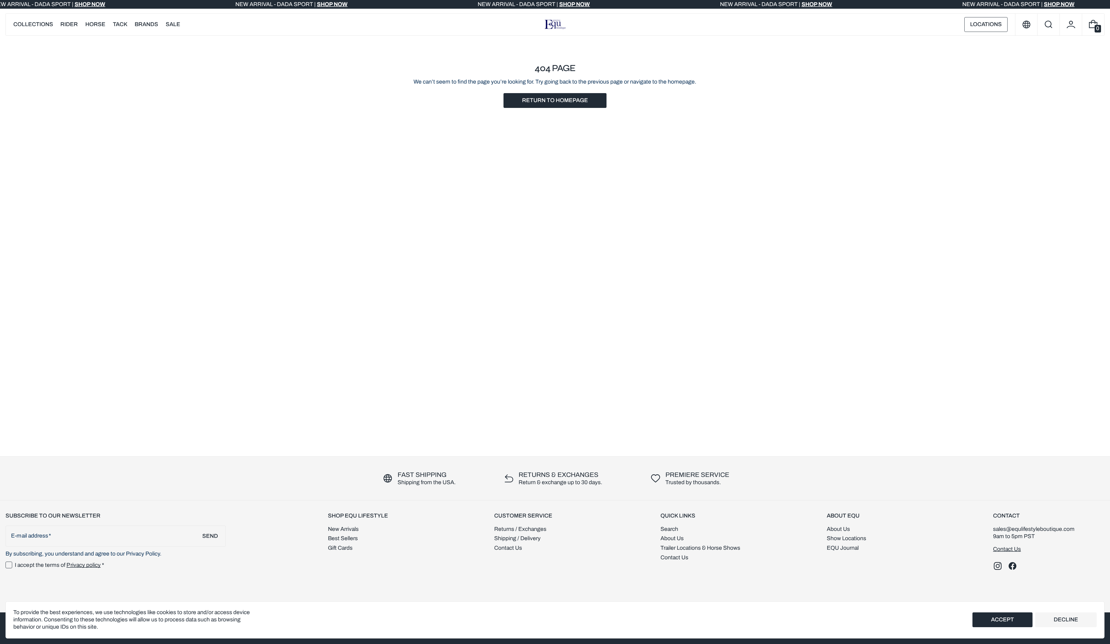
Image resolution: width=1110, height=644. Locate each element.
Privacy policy (83, 565)
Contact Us (1007, 549)
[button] (1048, 24)
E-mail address (29, 536)
